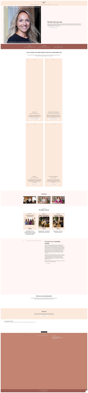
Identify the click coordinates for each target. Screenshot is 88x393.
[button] (53, 27)
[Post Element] (30, 224)
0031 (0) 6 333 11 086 (54, 338)
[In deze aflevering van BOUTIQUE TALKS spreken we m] (76, 327)
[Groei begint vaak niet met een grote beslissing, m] (11, 325)
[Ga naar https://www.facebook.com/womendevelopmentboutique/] (42, 337)
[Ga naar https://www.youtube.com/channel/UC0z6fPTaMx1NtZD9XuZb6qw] (37, 337)
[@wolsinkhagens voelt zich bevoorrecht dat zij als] (33, 326)
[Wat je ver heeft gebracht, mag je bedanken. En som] (55, 325)
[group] (29, 46)
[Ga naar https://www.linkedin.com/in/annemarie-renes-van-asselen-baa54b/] (39, 337)
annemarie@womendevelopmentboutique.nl (57, 337)
